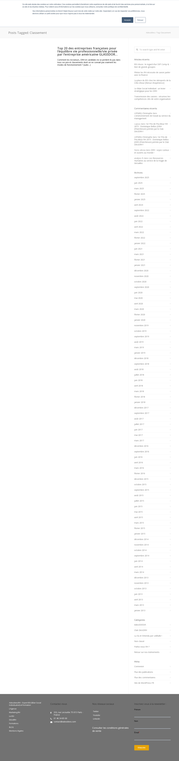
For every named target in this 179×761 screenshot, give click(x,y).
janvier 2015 (139, 533)
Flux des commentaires (144, 677)
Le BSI (11, 716)
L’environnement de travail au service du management (152, 117)
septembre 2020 (141, 287)
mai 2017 (138, 435)
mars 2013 (139, 605)
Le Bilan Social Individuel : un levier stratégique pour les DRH (149, 89)
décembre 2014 (141, 539)
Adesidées (150, 32)
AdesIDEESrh (140, 625)
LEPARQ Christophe (143, 113)
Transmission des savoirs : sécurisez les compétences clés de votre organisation (152, 97)
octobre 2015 (140, 484)
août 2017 (138, 418)
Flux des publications (143, 672)
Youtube (96, 715)
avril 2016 (138, 462)
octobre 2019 (140, 331)
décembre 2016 (141, 446)
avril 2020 (138, 303)
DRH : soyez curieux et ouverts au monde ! (151, 151)
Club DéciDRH (140, 630)
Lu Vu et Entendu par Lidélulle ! (148, 636)
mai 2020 (138, 298)
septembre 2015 (141, 490)
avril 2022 (138, 227)
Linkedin (96, 719)
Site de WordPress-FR (144, 683)
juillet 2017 (139, 424)
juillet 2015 (139, 501)
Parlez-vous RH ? (141, 646)
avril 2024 (138, 205)
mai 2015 (138, 512)
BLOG (11, 727)
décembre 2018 (141, 358)
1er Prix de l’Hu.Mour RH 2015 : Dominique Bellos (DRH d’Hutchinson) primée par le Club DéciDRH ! (151, 128)
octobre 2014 (140, 550)
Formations (13, 723)
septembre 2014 (141, 555)
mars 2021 (139, 254)
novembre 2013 (141, 583)
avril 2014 (138, 566)
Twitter (96, 711)
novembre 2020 (141, 276)
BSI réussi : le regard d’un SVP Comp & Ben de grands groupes (151, 65)
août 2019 (138, 342)
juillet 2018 (139, 375)
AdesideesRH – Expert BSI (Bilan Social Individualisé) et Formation (25, 704)
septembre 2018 (141, 364)
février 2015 (139, 528)
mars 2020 (139, 309)
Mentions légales (16, 731)
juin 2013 (138, 594)
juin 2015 (138, 506)
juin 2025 (138, 183)
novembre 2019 (141, 325)
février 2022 (139, 238)
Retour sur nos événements (146, 652)
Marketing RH (14, 712)
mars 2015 (139, 523)
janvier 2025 (139, 199)
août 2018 (138, 369)
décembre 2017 (141, 407)
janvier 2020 (139, 320)
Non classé (139, 641)
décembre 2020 (141, 270)
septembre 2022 (141, 210)
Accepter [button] (127, 20)
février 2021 (139, 259)
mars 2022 (139, 232)
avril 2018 (138, 385)
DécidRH (12, 720)
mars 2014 (139, 572)
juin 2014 (138, 561)
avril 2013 (138, 599)
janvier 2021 (139, 265)
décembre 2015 (141, 479)
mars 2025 (139, 188)
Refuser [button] (140, 20)
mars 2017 (139, 440)
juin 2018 (138, 380)
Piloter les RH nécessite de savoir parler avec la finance (152, 73)
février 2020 (139, 314)
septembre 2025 (141, 177)
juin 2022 (138, 221)
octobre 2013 (140, 588)
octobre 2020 (140, 281)
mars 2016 (139, 468)
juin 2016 (138, 457)
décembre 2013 (141, 577)
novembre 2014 (141, 545)
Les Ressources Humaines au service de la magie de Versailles (150, 160)
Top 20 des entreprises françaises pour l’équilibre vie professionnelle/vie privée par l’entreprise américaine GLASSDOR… (87, 51)
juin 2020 (138, 292)
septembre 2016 (141, 451)
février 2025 (139, 194)
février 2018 (139, 397)
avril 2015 (138, 517)
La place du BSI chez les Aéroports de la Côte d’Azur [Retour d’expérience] (152, 81)
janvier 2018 (139, 402)
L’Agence (13, 709)
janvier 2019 (139, 353)
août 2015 (138, 495)
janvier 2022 (139, 243)
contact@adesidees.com (65, 721)
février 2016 (139, 473)
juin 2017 (138, 429)
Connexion (139, 666)
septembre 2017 (141, 413)
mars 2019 (139, 347)
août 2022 (138, 216)
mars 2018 (139, 391)
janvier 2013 (139, 610)
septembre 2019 (141, 336)
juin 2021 (138, 249)
